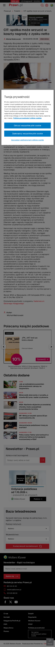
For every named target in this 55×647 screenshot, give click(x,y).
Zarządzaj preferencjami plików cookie (27, 140)
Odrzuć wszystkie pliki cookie (27, 125)
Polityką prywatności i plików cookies (27, 118)
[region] (27, 117)
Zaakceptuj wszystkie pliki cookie (27, 133)
